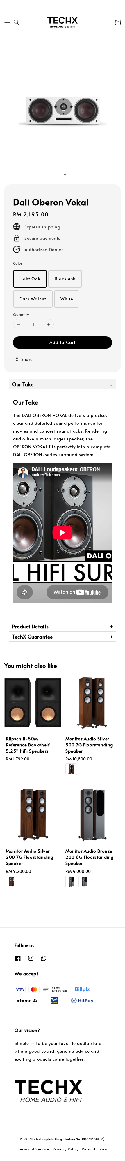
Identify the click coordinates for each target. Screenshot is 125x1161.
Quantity (21, 314)
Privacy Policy (65, 1149)
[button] (7, 22)
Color (17, 263)
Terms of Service (33, 1149)
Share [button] (27, 359)
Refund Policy (94, 1149)
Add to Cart (62, 342)
